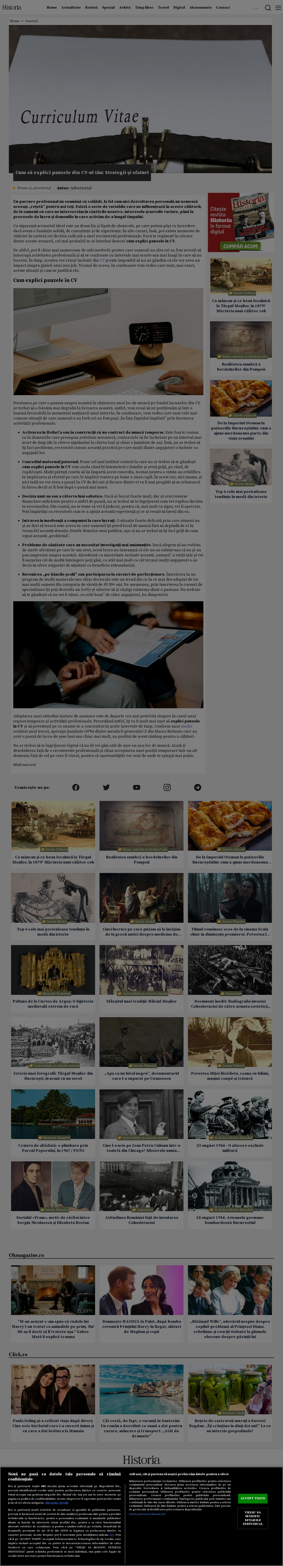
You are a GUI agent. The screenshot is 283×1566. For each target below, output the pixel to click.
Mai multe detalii (56, 1503)
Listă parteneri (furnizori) (147, 1514)
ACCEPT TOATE (253, 1499)
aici (111, 1535)
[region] (141, 1516)
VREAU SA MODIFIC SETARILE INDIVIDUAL (253, 1518)
